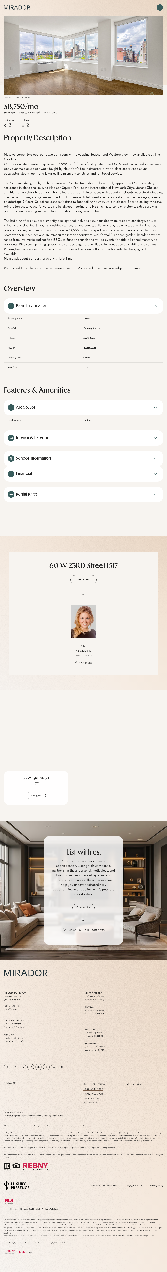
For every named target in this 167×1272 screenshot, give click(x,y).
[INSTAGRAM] (15, 1067)
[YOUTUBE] (38, 1067)
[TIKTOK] (30, 1067)
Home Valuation (93, 1094)
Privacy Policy (156, 1185)
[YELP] (54, 1067)
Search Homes (92, 1098)
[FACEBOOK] (7, 1067)
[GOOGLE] (62, 1067)
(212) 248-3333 (85, 663)
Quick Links (134, 1084)
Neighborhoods (93, 1089)
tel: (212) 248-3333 (12, 996)
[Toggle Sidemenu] (160, 7)
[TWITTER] (46, 1067)
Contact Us (90, 1103)
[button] (83, 907)
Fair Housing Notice (13, 1116)
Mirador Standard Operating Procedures (43, 1116)
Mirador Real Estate (13, 1112)
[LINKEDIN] (23, 1067)
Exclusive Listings (94, 1084)
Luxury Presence (109, 1185)
